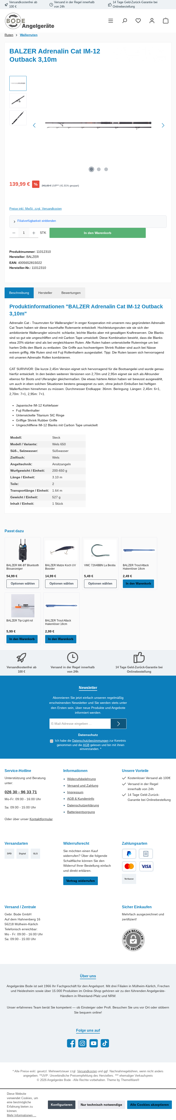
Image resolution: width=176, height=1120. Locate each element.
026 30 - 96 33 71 (21, 792)
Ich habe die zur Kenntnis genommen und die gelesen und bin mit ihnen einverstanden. (90, 745)
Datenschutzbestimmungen (90, 740)
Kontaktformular (41, 819)
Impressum (75, 792)
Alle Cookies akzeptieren (149, 1104)
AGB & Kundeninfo (80, 798)
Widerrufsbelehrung (81, 779)
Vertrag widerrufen (80, 881)
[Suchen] (124, 21)
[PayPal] (129, 854)
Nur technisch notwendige (101, 1104)
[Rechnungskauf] (146, 854)
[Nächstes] (163, 125)
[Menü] (110, 21)
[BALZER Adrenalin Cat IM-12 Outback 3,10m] (99, 125)
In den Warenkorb (97, 233)
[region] (88, 125)
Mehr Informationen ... (21, 1115)
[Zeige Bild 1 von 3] (91, 169)
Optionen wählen (23, 583)
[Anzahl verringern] (13, 233)
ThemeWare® (130, 1080)
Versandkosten (87, 1071)
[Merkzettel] (138, 21)
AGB (86, 745)
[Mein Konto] (152, 21)
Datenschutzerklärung (83, 805)
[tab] (19, 292)
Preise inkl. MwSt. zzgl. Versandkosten (35, 208)
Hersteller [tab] (45, 293)
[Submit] (118, 724)
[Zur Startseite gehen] (30, 21)
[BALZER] (139, 54)
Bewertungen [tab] (71, 293)
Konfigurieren (61, 1104)
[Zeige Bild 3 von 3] (106, 169)
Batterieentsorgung (81, 812)
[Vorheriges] (34, 125)
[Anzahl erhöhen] (33, 233)
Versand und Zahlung (82, 785)
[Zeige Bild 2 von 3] (99, 169)
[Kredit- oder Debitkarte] (138, 866)
